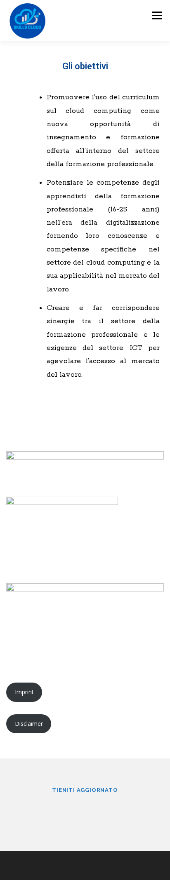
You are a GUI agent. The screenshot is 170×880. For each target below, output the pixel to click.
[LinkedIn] (95, 811)
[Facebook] (75, 811)
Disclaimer (29, 723)
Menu (156, 15)
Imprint (24, 692)
